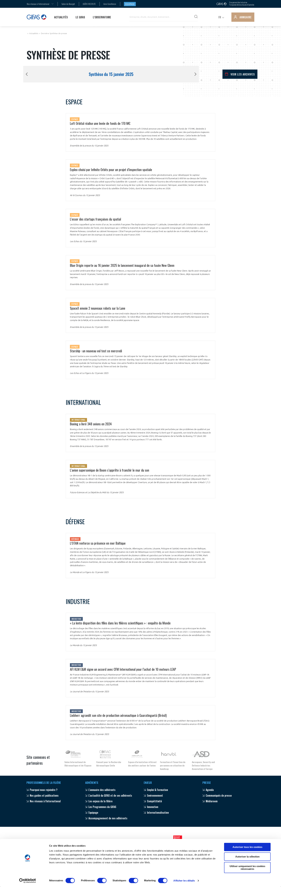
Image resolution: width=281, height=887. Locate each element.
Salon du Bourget (68, 4)
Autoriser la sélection (247, 856)
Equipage (129, 4)
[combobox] (38, 4)
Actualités (33, 33)
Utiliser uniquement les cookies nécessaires (247, 867)
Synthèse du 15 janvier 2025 (111, 74)
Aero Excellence (109, 4)
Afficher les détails (184, 880)
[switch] (102, 880)
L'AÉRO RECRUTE (89, 4)
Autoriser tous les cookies (247, 847)
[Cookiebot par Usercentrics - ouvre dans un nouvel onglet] (27, 880)
